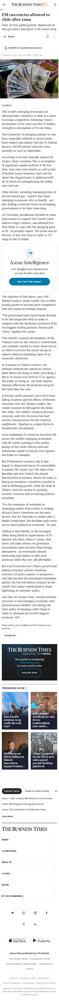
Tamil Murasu (46, 963)
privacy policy (43, 978)
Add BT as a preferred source (25, 47)
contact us (25, 978)
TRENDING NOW (13, 688)
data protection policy (46, 983)
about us (14, 978)
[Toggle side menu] (3, 4)
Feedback (10, 635)
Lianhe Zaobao (14, 963)
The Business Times (39, 958)
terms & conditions (12, 983)
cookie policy (28, 983)
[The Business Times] (26, 4)
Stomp (29, 968)
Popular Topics (11, 791)
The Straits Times (18, 958)
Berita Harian (30, 963)
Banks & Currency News (37, 791)
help (33, 978)
